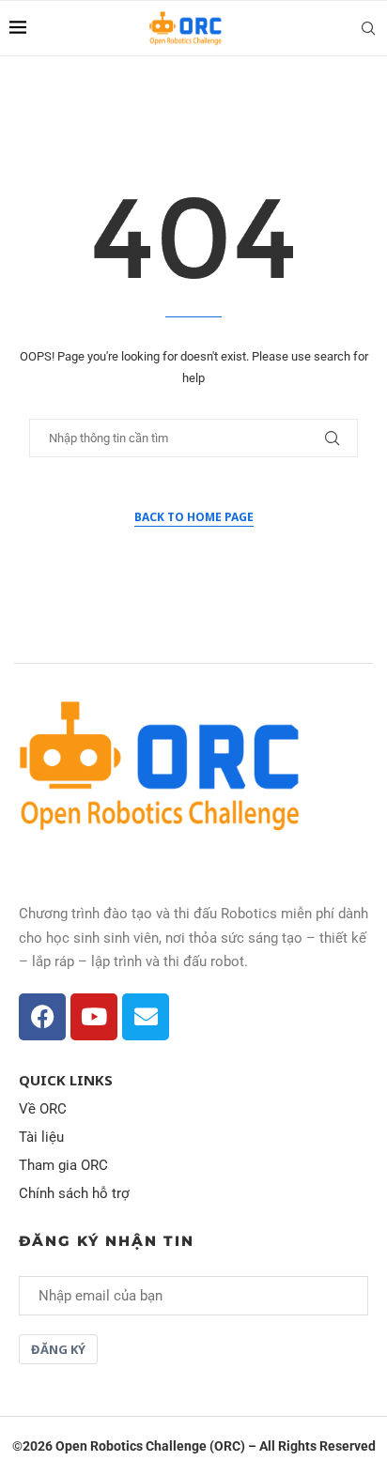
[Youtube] (93, 1016)
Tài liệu (41, 1137)
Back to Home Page (194, 517)
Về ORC (43, 1109)
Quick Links (66, 1080)
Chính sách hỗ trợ (74, 1194)
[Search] (368, 28)
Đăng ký (58, 1349)
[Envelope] (145, 1016)
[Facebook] (42, 1016)
